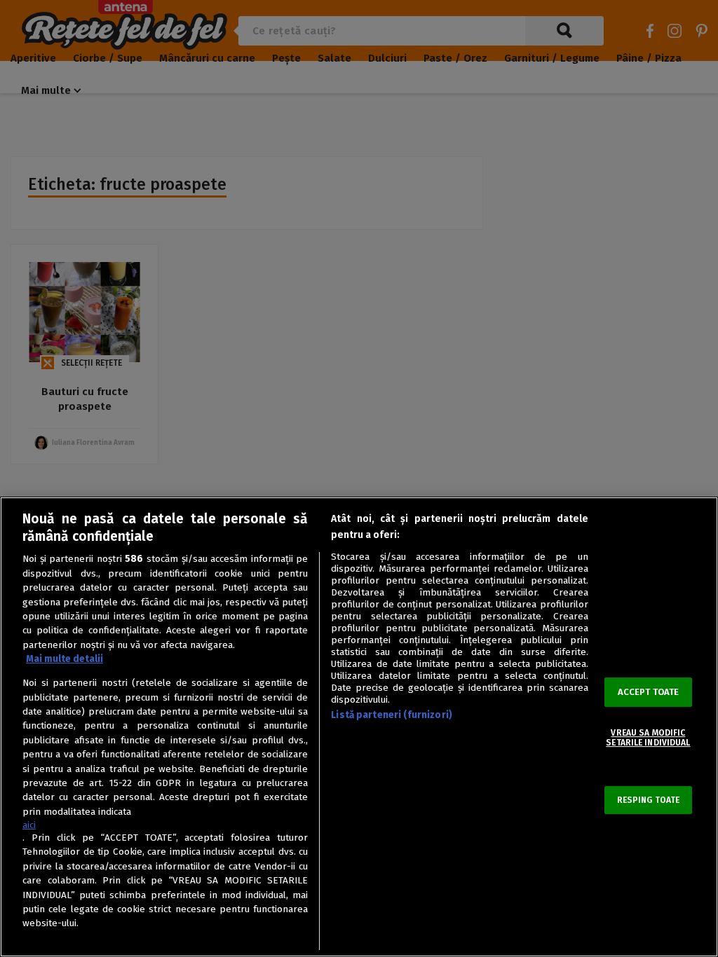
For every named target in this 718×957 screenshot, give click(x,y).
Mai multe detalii (64, 659)
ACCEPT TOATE (648, 692)
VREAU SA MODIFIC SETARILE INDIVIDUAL (648, 738)
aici (29, 825)
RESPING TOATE (648, 800)
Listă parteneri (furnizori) (391, 715)
